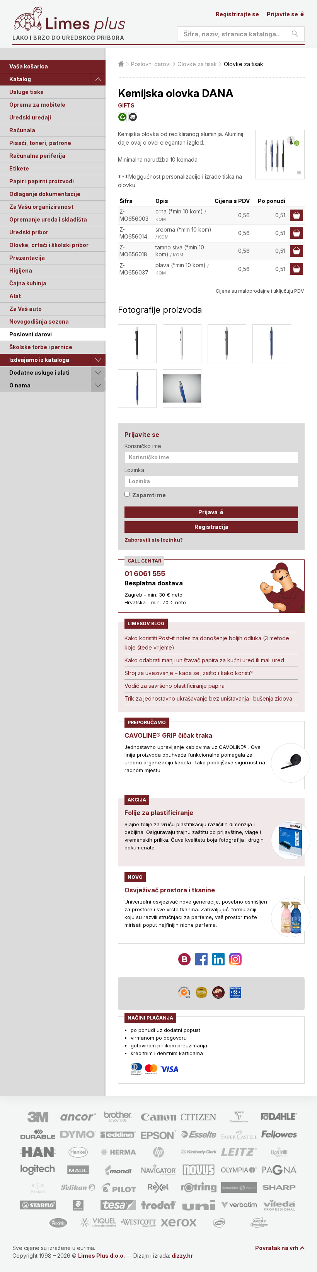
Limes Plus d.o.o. (101, 1255)
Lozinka (134, 470)
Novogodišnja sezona (39, 321)
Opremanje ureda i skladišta (48, 219)
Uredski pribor (28, 232)
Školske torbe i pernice (40, 347)
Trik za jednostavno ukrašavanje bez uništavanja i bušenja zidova (208, 698)
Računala (22, 130)
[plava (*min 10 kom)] (271, 343)
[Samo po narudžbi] (132, 117)
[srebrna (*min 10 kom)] (182, 343)
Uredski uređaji (30, 117)
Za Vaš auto (25, 308)
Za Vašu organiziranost (41, 206)
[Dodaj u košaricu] (296, 215)
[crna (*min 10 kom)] (137, 343)
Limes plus (85, 24)
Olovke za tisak (197, 64)
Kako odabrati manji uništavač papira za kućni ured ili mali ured (204, 660)
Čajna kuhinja (27, 283)
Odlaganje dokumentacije (44, 194)
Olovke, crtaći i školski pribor (49, 245)
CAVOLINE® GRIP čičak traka (168, 735)
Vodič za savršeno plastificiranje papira (174, 685)
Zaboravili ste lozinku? (153, 540)
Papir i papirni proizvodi (41, 181)
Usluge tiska (26, 92)
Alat (15, 296)
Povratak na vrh (276, 1248)
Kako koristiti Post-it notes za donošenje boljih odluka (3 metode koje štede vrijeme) (206, 643)
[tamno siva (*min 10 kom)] (227, 343)
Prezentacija (27, 257)
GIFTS (126, 105)
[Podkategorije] (98, 79)
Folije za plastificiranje (158, 813)
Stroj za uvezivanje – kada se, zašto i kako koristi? (188, 673)
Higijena (20, 270)
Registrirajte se (237, 14)
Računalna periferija (37, 155)
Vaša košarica (28, 66)
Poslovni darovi (30, 334)
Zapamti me (149, 495)
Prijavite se (283, 14)
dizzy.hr (182, 1255)
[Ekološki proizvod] (122, 117)
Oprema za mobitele (37, 104)
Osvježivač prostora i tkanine (169, 890)
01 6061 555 (144, 574)
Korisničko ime (142, 446)
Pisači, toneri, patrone (40, 143)
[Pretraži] (295, 34)
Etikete (19, 168)
